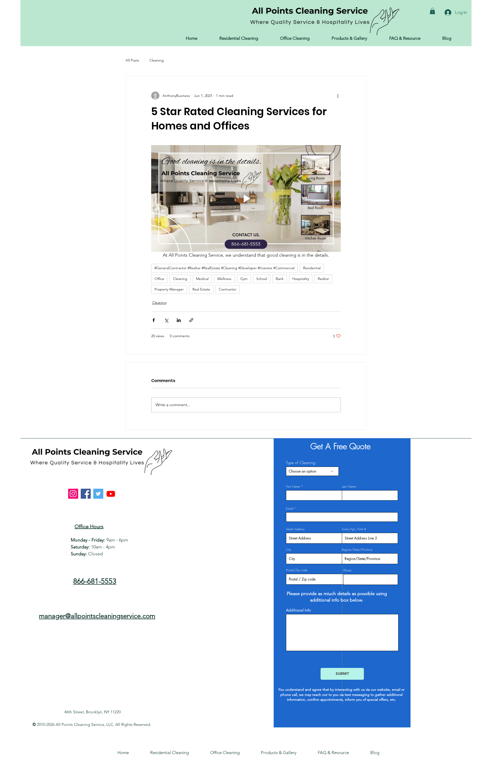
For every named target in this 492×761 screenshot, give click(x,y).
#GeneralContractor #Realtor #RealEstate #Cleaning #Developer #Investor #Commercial (224, 268)
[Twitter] (98, 494)
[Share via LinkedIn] (178, 320)
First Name (293, 486)
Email (289, 508)
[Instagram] (73, 494)
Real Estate (201, 289)
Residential (312, 268)
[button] (432, 11)
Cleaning (156, 60)
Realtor (323, 278)
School (261, 278)
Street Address (295, 529)
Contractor (227, 289)
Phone (347, 570)
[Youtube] (111, 494)
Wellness (224, 278)
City (288, 549)
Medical (202, 278)
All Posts (132, 60)
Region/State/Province (357, 549)
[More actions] (338, 96)
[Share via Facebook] (153, 320)
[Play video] (246, 198)
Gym (244, 278)
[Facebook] (86, 494)
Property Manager (169, 289)
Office (159, 278)
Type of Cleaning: (301, 462)
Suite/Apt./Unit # (354, 529)
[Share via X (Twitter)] (166, 320)
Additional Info (298, 610)
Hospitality (300, 278)
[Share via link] (191, 320)
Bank (280, 278)
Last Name (349, 486)
